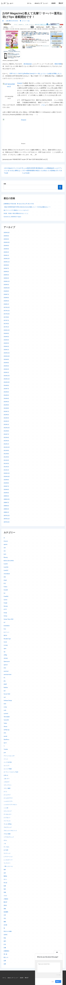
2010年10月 (7, 476)
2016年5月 (6, 336)
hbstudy (6, 606)
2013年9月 (6, 405)
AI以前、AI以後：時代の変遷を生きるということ (16, 213)
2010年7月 (6, 486)
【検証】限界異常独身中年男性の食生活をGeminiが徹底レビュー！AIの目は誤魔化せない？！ (27, 207)
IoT (4, 622)
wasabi (5, 736)
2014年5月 (6, 395)
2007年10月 (7, 522)
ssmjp (5, 707)
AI (4, 538)
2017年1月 (6, 327)
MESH (5, 635)
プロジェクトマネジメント (10, 830)
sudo (5, 710)
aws (5, 551)
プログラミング (8, 827)
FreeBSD (6, 596)
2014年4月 (6, 398)
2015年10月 (7, 356)
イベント (6, 759)
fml (4, 593)
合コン (5, 879)
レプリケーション (8, 856)
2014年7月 (6, 388)
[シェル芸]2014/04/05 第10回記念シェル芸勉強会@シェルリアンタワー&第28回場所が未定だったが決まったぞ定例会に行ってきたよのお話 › (42, 170)
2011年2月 (6, 466)
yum (5, 752)
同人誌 (5, 882)
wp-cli (5, 742)
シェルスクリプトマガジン (10, 804)
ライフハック (7, 853)
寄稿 (5, 892)
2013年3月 (6, 418)
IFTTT (5, 609)
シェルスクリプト (8, 801)
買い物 (5, 954)
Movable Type (7, 638)
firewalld (6, 590)
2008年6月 (6, 505)
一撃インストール (8, 866)
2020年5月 (6, 271)
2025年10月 (7, 232)
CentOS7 (6, 570)
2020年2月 (6, 278)
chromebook (7, 573)
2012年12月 (7, 427)
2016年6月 (6, 333)
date (5, 577)
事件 (5, 869)
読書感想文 (6, 951)
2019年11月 (7, 281)
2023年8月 (6, 265)
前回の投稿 (58, 64)
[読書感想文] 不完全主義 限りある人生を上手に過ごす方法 (19, 203)
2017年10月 (7, 314)
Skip (53, 981)
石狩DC (5, 934)
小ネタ (5, 895)
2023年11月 (7, 261)
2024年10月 (7, 242)
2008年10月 (7, 499)
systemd (6, 713)
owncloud (6, 671)
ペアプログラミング (9, 837)
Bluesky (6, 557)
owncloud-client (7, 674)
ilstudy (5, 612)
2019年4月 (6, 284)
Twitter (5, 723)
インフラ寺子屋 (8, 762)
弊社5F (61, 3)
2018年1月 (6, 304)
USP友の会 (6, 729)
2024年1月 (6, 255)
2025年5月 (6, 239)
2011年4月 (6, 460)
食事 (5, 964)
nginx (5, 648)
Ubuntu (5, 726)
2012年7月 (6, 434)
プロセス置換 (7, 834)
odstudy (6, 658)
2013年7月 (6, 411)
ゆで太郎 (6, 850)
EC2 (5, 583)
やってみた (6, 847)
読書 (5, 947)
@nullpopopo (28, 64)
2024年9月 (6, 245)
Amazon (19, 83)
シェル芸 (6, 807)
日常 (5, 915)
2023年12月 (7, 258)
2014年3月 (6, 401)
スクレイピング (8, 811)
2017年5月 (6, 323)
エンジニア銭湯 (8, 768)
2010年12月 (7, 473)
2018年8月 (6, 291)
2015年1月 (6, 372)
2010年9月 (6, 479)
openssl (6, 664)
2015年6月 (6, 362)
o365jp (5, 655)
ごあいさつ (6, 778)
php (5, 681)
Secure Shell (7, 694)
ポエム (5, 840)
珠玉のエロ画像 (8, 931)
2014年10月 (7, 382)
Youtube (6, 749)
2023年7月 (6, 268)
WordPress (6, 739)
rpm (5, 690)
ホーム (29, 3)
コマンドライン (8, 785)
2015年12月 (7, 353)
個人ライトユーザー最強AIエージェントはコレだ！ (16, 210)
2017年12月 (7, 307)
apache (5, 544)
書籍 (5, 921)
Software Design (8, 700)
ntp (4, 651)
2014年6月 (6, 392)
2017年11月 (7, 310)
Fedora (5, 586)
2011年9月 (6, 450)
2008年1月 (6, 512)
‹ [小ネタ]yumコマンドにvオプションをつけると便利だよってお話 (13, 170)
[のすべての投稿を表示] (3, 20)
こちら (43, 105)
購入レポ (6, 957)
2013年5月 (6, 414)
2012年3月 (6, 440)
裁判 (5, 941)
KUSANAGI (7, 625)
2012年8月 (6, 431)
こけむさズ (6, 781)
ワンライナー (7, 863)
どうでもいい (7, 817)
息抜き (5, 905)
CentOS (6, 564)
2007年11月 (7, 518)
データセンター (8, 814)
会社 (5, 873)
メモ (5, 843)
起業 (5, 960)
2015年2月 (6, 369)
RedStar (6, 687)
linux (5, 629)
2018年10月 (7, 288)
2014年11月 (7, 379)
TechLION (6, 720)
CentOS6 (6, 567)
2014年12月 (7, 375)
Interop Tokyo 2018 (8, 619)
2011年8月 (6, 453)
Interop (5, 616)
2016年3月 (6, 343)
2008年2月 (6, 509)
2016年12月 (7, 330)
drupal (5, 580)
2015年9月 (6, 359)
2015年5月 (6, 366)
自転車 (53, 3)
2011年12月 (7, 447)
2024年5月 (6, 248)
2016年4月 (6, 340)
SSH (5, 703)
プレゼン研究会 (8, 824)
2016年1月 (6, 349)
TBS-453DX (7, 716)
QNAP (5, 684)
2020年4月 (6, 274)
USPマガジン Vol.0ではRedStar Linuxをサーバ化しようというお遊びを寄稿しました (35, 73)
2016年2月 (6, 346)
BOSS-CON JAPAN (9, 560)
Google (5, 603)
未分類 (5, 925)
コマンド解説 (7, 788)
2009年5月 (6, 496)
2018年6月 (6, 297)
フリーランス (7, 820)
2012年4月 (6, 437)
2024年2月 (6, 252)
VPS (5, 733)
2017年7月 (6, 320)
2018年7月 (6, 294)
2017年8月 (6, 317)
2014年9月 (6, 385)
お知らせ (6, 775)
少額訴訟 (6, 899)
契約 (5, 889)
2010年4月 (6, 492)
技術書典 (6, 912)
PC (4, 677)
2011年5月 (6, 457)
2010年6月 (6, 489)
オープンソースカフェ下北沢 (11, 772)
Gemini (5, 599)
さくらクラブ (7, 794)
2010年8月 (6, 483)
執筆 (5, 886)
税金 (5, 938)
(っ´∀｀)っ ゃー (7, 3)
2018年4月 (6, 301)
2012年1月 (6, 444)
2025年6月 (6, 235)
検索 (5, 183)
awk (5, 547)
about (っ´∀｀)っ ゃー (41, 3)
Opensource (7, 661)
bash (5, 554)
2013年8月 (6, 408)
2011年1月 (6, 470)
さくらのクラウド (8, 798)
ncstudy (6, 645)
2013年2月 (6, 421)
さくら (5, 791)
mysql (5, 642)
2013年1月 (6, 424)
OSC (5, 668)
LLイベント (6, 632)
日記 (29, 20)
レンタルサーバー (8, 860)
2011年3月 (6, 463)
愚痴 (5, 908)
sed (5, 697)
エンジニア (6, 765)
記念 (5, 944)
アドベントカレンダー (9, 755)
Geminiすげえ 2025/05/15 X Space (12, 216)
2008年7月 (6, 502)
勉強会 (5, 876)
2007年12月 (7, 515)
